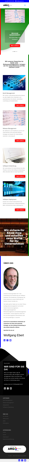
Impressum (6, 437)
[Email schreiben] (10, 340)
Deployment (6, 405)
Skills (4, 421)
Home (4, 432)
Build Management (7, 400)
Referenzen (6, 418)
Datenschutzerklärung (8, 439)
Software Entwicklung (8, 407)
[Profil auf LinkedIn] (4, 340)
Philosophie (6, 423)
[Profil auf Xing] (7, 340)
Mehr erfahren (15, 45)
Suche (4, 434)
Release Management (15, 34)
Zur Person (5, 416)
